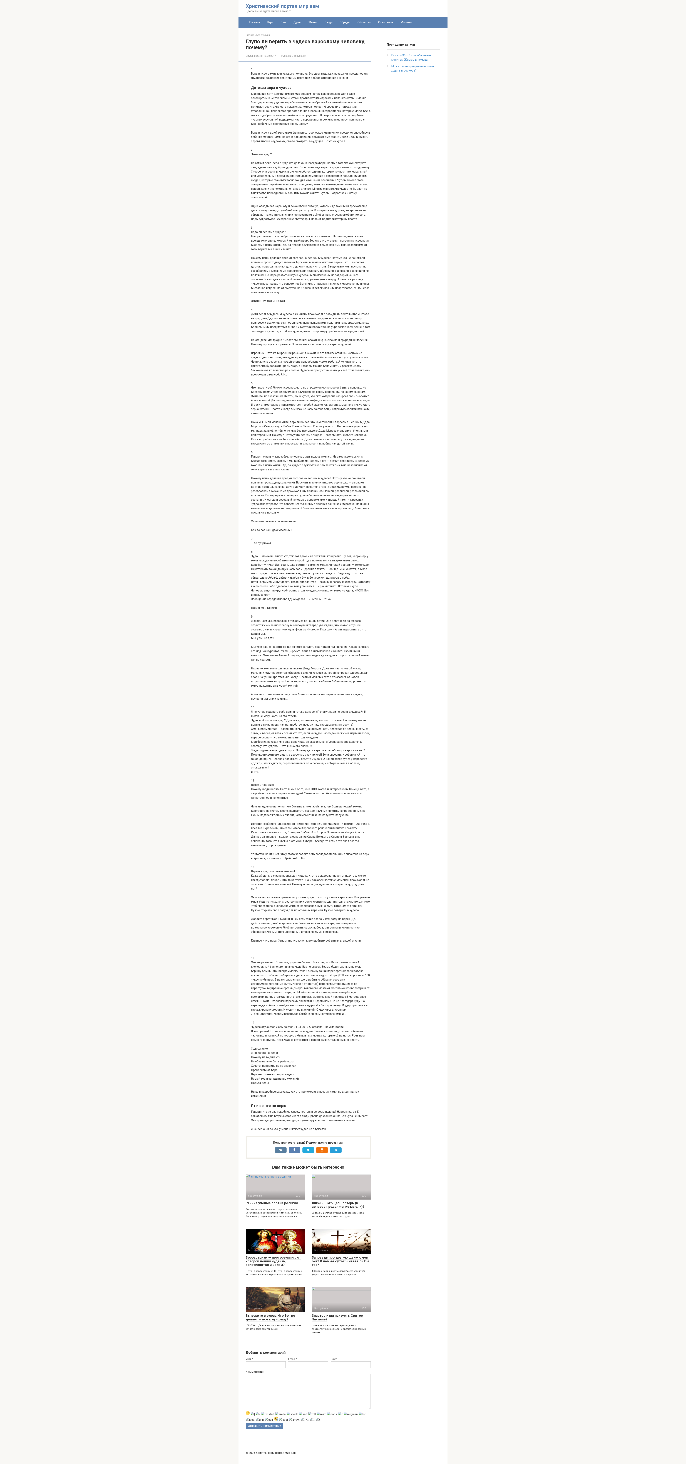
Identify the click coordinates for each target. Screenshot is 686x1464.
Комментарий (255, 1372)
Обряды (345, 22)
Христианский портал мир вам (282, 6)
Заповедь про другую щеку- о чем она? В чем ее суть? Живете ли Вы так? (340, 1261)
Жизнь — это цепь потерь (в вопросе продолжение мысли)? (338, 1205)
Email (292, 1359)
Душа (297, 22)
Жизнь (312, 22)
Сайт (334, 1359)
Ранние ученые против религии (272, 1203)
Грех (283, 22)
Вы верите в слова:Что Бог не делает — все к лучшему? (270, 1317)
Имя (249, 1359)
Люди (328, 22)
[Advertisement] (413, 133)
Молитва (406, 22)
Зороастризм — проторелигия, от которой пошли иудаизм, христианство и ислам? (273, 1261)
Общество (364, 22)
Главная (254, 22)
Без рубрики (299, 55)
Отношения (385, 22)
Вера (270, 22)
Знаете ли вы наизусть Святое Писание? (337, 1317)
